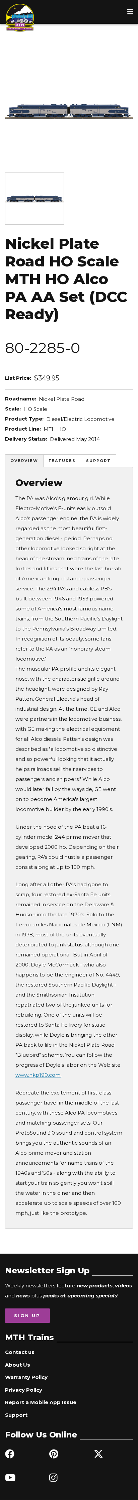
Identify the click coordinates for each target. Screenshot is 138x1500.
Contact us (19, 1352)
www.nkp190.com (38, 1075)
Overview (24, 460)
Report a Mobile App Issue (40, 1402)
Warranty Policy (26, 1377)
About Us (17, 1365)
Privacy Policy (23, 1390)
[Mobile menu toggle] (130, 11)
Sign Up (27, 1315)
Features (62, 460)
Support (98, 460)
